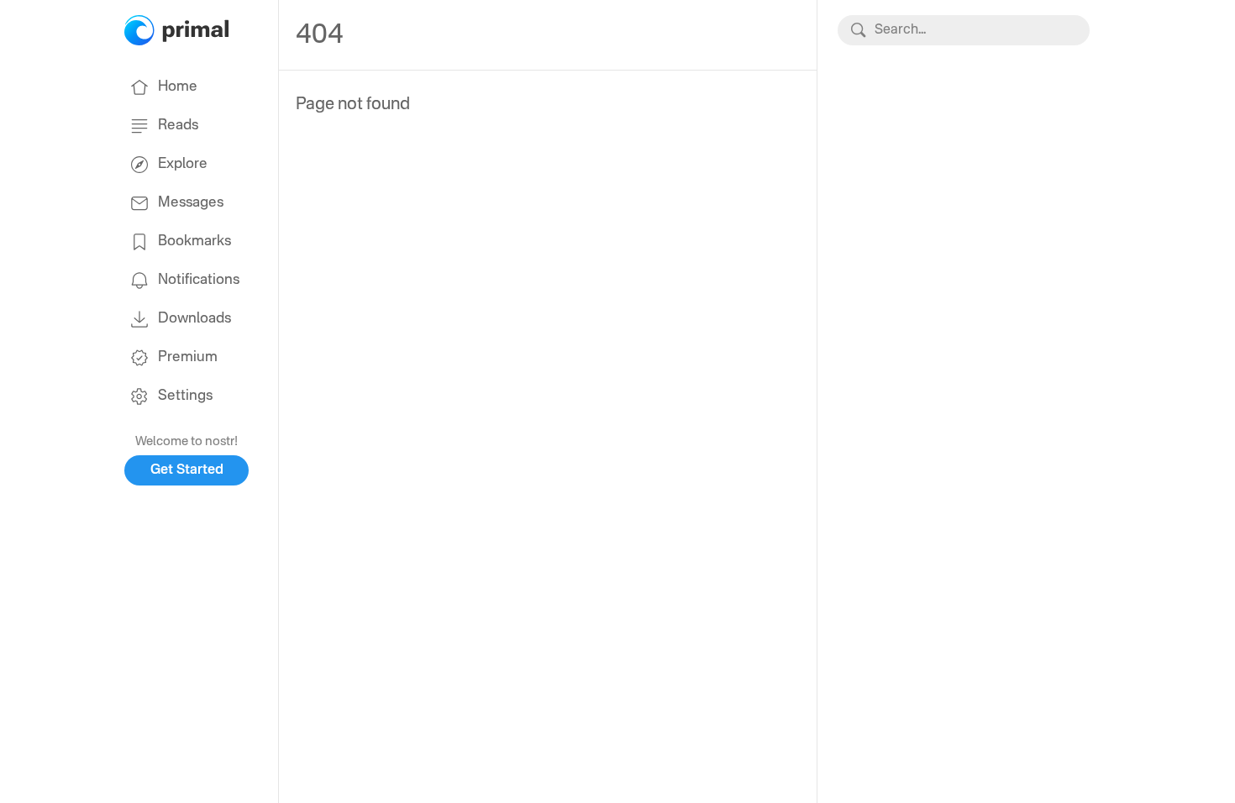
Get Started (186, 470)
